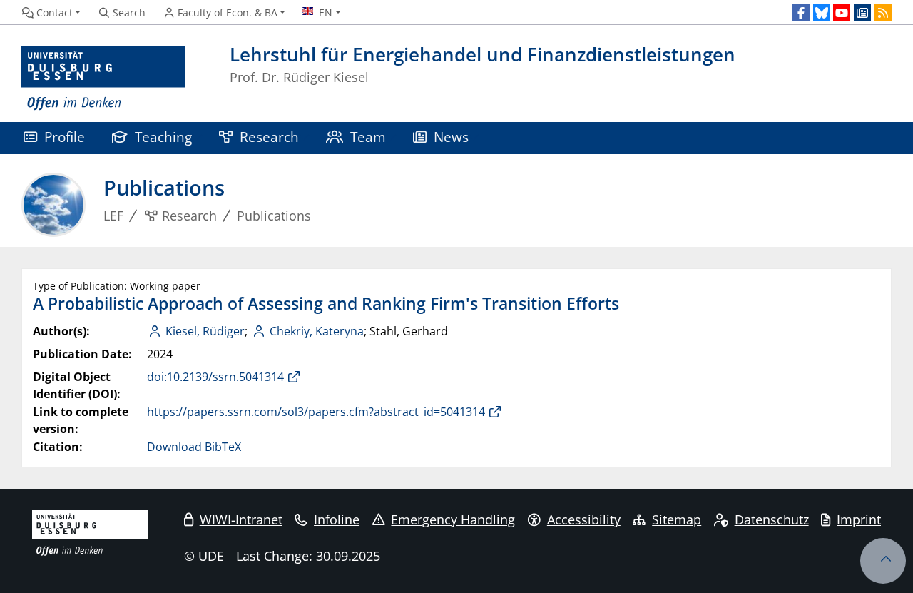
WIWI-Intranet (241, 519)
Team (368, 136)
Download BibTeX (194, 447)
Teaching (163, 136)
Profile (64, 136)
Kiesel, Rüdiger (205, 331)
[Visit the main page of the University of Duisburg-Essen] (103, 78)
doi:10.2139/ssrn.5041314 (215, 377)
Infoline (336, 519)
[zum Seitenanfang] (883, 561)
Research (269, 136)
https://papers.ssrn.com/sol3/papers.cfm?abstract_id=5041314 (316, 412)
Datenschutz (772, 519)
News (451, 136)
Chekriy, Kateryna (316, 331)
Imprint (859, 519)
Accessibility (584, 519)
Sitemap (676, 519)
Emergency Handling (453, 519)
